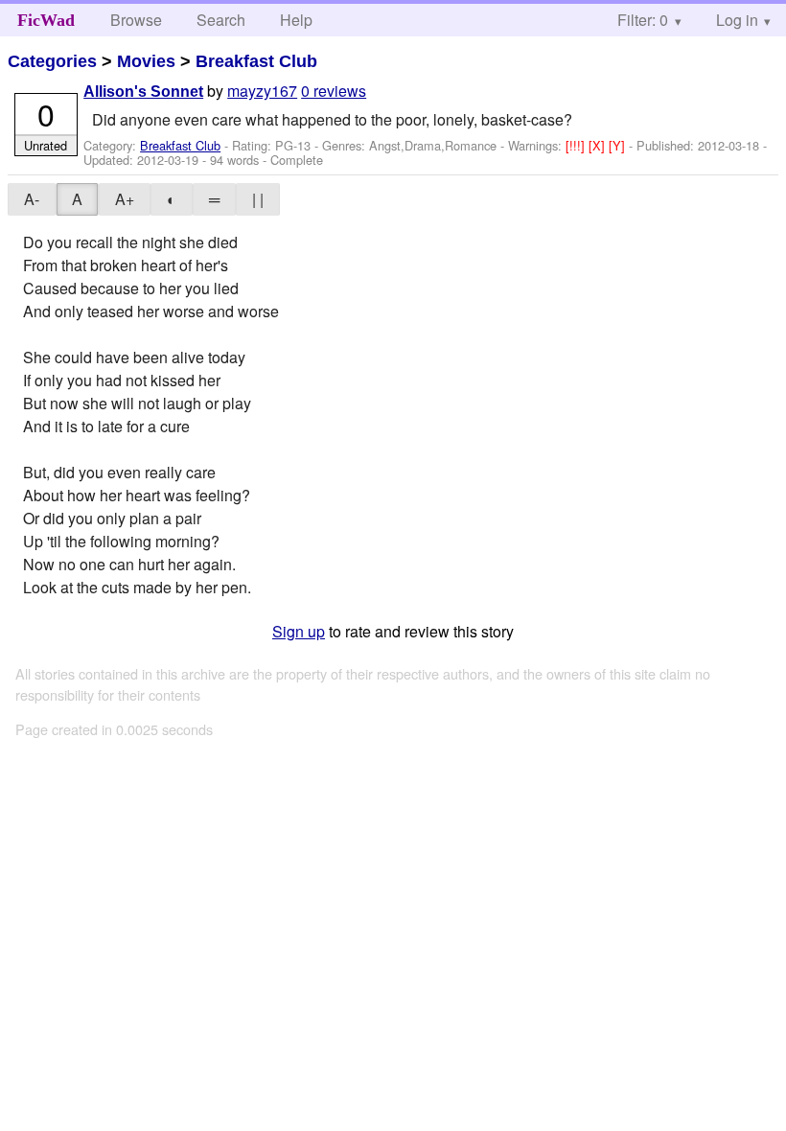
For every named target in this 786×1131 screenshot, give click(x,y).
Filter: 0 (642, 20)
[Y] (619, 145)
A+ (124, 199)
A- (31, 199)
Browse (136, 20)
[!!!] (577, 145)
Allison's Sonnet (143, 91)
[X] (599, 145)
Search (220, 20)
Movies (146, 61)
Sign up (298, 631)
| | (258, 199)
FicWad (46, 20)
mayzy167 (262, 91)
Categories (52, 61)
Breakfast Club (256, 61)
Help (296, 20)
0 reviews (333, 91)
